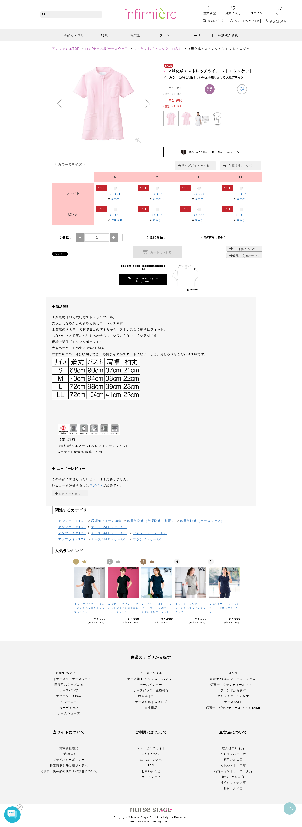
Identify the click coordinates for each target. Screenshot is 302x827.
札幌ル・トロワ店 (233, 765)
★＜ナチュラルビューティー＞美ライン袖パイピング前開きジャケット (157, 608)
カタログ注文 (215, 20)
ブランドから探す (233, 690)
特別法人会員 (228, 35)
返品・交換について (247, 256)
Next (148, 103)
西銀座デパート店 (233, 753)
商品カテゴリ (74, 35)
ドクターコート (69, 701)
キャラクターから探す (233, 696)
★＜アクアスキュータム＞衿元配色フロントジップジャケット (89, 608)
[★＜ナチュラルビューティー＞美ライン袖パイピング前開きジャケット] (157, 582)
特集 (104, 35)
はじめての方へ (151, 759)
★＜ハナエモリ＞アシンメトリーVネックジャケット (224, 608)
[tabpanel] (103, 103)
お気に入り (233, 13)
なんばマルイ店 (233, 748)
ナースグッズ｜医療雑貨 (151, 690)
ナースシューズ (69, 713)
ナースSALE (233, 701)
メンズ (233, 673)
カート (280, 13)
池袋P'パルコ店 (233, 776)
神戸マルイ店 (233, 788)
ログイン (256, 13)
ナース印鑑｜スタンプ (151, 701)
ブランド (166, 35)
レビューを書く (70, 493)
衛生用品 (151, 707)
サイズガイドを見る (195, 165)
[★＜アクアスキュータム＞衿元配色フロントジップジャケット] (90, 582)
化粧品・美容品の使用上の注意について (69, 771)
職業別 (135, 35)
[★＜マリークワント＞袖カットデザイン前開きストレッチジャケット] (123, 582)
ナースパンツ (68, 690)
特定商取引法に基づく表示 (69, 765)
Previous (59, 103)
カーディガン (68, 707)
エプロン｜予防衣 (69, 696)
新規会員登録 (278, 21)
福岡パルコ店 (233, 759)
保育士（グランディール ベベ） (233, 684)
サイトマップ (151, 776)
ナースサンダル (151, 673)
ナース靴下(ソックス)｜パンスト (151, 678)
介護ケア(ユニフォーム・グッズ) (233, 678)
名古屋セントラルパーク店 (233, 771)
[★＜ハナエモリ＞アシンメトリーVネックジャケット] (224, 582)
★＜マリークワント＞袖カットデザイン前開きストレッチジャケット (123, 608)
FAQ (151, 765)
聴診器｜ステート (151, 696)
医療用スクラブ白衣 (68, 684)
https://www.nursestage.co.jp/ (151, 821)
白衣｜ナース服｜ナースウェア (69, 678)
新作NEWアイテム (68, 673)
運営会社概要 (68, 748)
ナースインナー (151, 684)
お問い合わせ (151, 771)
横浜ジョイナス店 (233, 782)
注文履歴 (209, 13)
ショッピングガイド (247, 21)
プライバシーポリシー (69, 759)
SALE (197, 35)
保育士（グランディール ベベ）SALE (233, 707)
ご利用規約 (69, 753)
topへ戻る (290, 808)
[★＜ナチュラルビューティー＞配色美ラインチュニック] (191, 582)
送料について (246, 249)
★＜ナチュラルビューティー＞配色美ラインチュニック (190, 608)
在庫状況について (240, 165)
